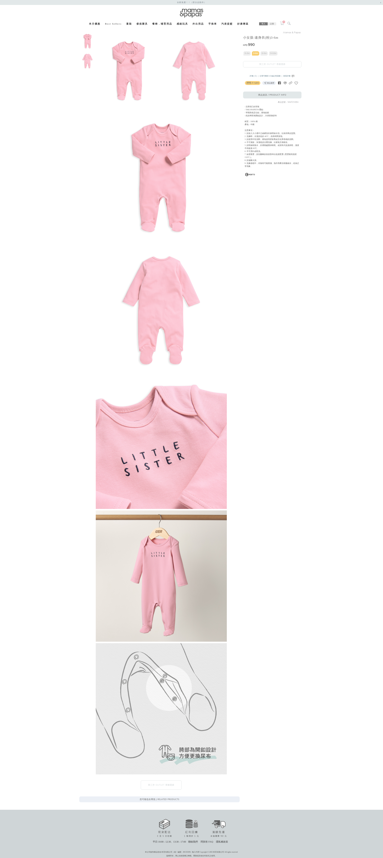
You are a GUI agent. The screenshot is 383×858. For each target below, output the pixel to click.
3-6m (255, 53)
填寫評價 (287, 76)
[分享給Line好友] (285, 83)
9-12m (273, 53)
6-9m (264, 53)
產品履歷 (270, 83)
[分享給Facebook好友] (279, 83)
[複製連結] (290, 83)
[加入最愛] (296, 83)
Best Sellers (113, 24)
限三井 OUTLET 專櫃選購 (272, 64)
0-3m (247, 53)
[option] (87, 41)
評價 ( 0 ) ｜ (255, 76)
